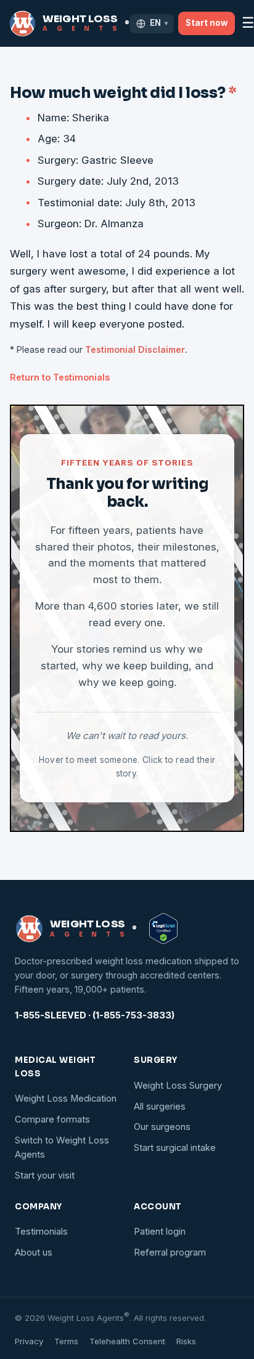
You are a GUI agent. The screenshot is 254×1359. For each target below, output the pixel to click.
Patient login (160, 1231)
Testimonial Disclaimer (135, 349)
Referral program (170, 1252)
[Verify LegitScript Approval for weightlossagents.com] (163, 928)
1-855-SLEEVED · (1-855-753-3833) (94, 1015)
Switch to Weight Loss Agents (62, 1148)
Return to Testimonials (60, 377)
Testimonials (41, 1231)
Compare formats (52, 1119)
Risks (186, 1341)
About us (33, 1252)
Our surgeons (162, 1126)
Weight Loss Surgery (178, 1085)
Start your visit (45, 1175)
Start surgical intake (175, 1147)
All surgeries (160, 1106)
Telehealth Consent (127, 1341)
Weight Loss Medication (66, 1098)
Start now (206, 23)
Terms (66, 1341)
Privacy (29, 1341)
